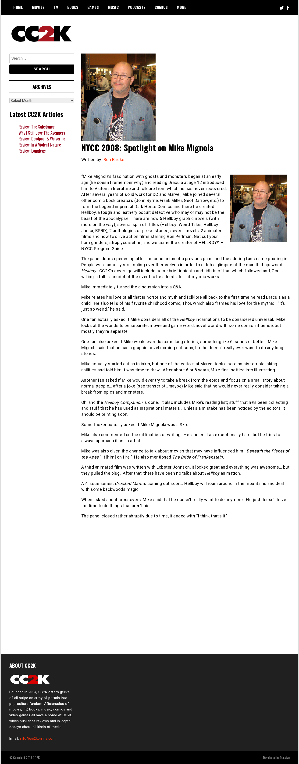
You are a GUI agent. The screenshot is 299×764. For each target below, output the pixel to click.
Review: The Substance (37, 127)
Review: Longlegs (32, 151)
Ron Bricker (114, 159)
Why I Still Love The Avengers (42, 133)
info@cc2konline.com (38, 738)
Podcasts (137, 7)
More (181, 7)
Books (72, 7)
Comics (161, 7)
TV (56, 7)
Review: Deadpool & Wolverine (42, 139)
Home (18, 7)
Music (113, 7)
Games (93, 7)
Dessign (285, 757)
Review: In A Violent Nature (40, 145)
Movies (38, 7)
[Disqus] (185, 583)
